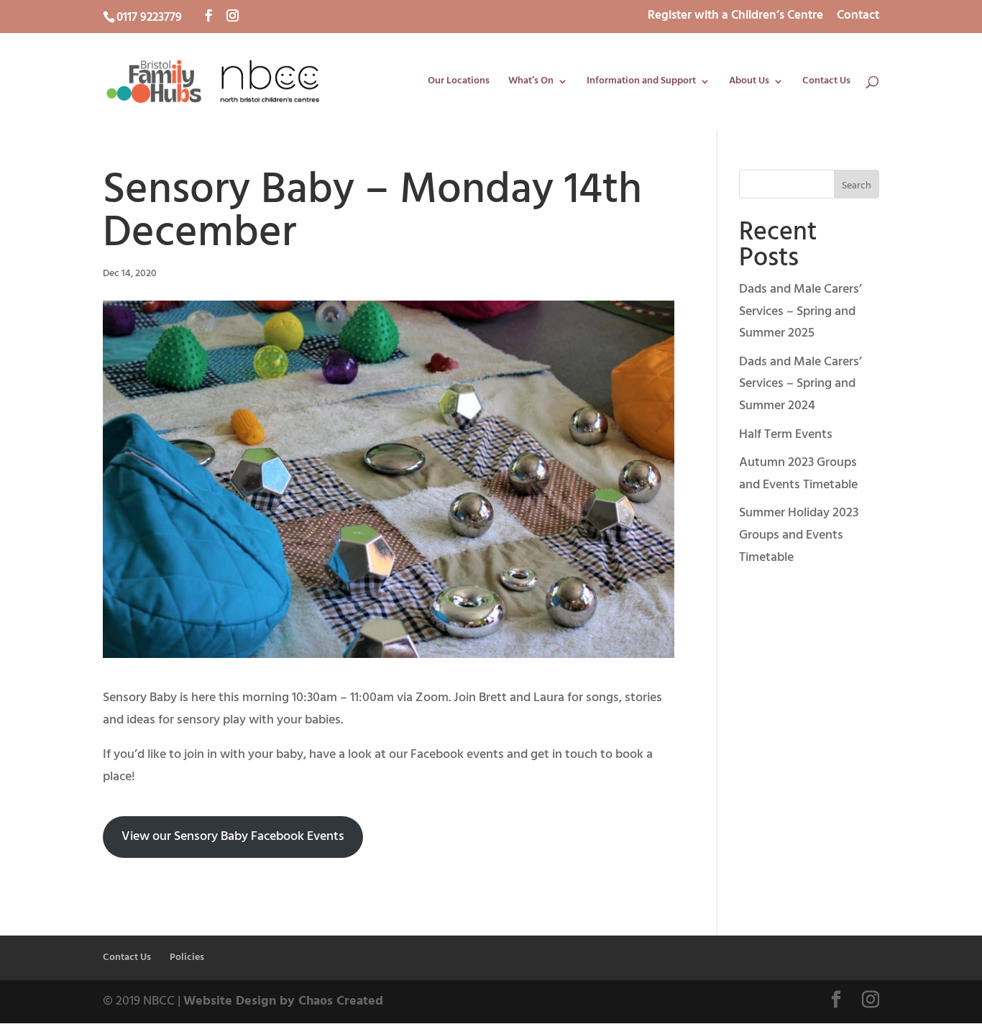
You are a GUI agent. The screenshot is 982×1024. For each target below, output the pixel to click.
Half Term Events (785, 434)
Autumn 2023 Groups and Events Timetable (798, 473)
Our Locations (459, 82)
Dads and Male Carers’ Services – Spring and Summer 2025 (800, 311)
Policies (187, 957)
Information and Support (641, 82)
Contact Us (826, 82)
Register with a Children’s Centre (735, 17)
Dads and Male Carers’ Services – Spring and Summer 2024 (800, 384)
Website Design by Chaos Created (283, 1001)
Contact (858, 17)
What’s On (531, 82)
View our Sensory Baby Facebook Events (232, 836)
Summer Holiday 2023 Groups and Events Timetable (798, 535)
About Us (749, 82)
